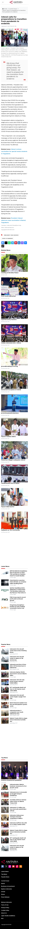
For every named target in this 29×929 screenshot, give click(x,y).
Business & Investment (8, 886)
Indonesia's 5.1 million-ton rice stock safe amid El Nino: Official (18, 809)
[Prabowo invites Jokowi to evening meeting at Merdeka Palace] (14, 263)
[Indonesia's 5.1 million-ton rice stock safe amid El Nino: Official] (5, 809)
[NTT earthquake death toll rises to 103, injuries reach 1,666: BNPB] (5, 689)
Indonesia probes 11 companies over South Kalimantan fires (16, 712)
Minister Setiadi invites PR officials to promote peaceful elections (12, 412)
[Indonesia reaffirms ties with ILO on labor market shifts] (5, 825)
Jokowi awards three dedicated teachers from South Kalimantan (14, 295)
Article (3, 891)
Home (6, 8)
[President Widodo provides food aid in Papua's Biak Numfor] (14, 497)
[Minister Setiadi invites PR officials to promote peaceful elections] (14, 403)
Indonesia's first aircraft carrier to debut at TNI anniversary (17, 658)
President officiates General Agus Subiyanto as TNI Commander (11, 529)
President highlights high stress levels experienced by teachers (13, 318)
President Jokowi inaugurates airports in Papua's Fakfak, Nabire (14, 435)
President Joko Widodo (11, 235)
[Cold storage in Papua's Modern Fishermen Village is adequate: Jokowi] (14, 450)
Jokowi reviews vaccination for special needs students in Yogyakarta (14, 151)
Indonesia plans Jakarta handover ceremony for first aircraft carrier (18, 786)
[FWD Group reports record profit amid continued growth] (5, 599)
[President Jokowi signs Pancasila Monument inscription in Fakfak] (14, 380)
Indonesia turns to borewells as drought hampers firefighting (18, 793)
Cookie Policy (5, 910)
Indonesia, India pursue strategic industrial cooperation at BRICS (17, 817)
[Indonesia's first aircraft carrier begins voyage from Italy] (5, 697)
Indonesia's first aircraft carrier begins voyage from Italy (18, 696)
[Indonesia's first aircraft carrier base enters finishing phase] (5, 651)
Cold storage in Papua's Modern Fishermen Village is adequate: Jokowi (13, 459)
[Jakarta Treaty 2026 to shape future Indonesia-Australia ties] (5, 720)
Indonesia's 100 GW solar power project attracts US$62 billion (17, 681)
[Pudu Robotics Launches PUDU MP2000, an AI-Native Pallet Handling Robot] (5, 582)
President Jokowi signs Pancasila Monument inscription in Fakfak (11, 388)
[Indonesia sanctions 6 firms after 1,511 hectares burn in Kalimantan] (5, 666)
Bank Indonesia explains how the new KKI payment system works (18, 704)
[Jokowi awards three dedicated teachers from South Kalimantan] (14, 286)
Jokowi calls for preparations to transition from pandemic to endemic (14, 11)
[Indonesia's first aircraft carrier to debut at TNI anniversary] (5, 659)
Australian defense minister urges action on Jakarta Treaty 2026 (18, 801)
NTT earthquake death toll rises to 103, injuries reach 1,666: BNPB (18, 689)
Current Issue (13, 8)
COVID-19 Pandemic (7, 238)
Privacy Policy (5, 907)
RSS (2, 918)
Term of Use (4, 905)
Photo (3, 894)
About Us (4, 913)
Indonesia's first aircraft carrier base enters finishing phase (18, 650)
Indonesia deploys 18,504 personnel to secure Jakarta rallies (18, 673)
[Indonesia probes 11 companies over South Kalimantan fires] (5, 712)
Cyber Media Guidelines (8, 915)
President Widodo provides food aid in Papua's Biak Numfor (13, 505)
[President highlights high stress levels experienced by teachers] (14, 309)
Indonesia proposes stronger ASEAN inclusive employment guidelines (12, 779)
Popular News (5, 644)
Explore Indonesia (6, 889)
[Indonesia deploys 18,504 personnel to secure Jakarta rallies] (5, 674)
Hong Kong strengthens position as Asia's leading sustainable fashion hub (17, 606)
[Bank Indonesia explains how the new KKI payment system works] (5, 705)
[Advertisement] (14, 549)
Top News (4, 757)
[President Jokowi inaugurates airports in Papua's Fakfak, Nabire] (14, 426)
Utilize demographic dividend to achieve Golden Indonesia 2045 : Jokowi (13, 342)
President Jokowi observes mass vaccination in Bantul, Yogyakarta (13, 220)
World (3, 883)
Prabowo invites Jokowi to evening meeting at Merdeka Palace (12, 271)
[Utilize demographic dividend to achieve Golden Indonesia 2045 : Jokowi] (14, 333)
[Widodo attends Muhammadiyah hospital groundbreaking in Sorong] (14, 356)
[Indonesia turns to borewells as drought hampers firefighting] (5, 794)
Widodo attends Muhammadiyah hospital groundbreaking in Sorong (14, 365)
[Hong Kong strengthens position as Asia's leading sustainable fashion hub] (5, 607)
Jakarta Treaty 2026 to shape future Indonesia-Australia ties (18, 720)
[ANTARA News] (16, 2)
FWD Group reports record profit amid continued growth (18, 599)
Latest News (5, 566)
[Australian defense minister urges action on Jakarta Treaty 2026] (5, 802)
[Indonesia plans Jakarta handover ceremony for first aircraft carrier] (5, 786)
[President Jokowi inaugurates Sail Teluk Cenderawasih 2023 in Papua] (14, 473)
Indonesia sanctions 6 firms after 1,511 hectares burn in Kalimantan (18, 666)
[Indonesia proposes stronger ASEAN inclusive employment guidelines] (14, 770)
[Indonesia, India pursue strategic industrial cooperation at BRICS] (5, 817)
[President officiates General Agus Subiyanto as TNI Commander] (14, 520)
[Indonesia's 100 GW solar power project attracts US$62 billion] (5, 682)
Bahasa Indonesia (6, 902)
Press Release (5, 897)
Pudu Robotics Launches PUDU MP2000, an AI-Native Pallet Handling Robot (18, 582)
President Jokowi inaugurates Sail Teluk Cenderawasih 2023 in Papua (13, 482)
